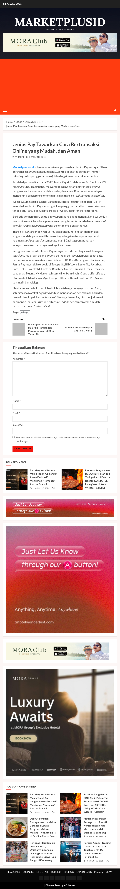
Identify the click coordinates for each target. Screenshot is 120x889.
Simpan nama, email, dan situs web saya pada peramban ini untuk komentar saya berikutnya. (58, 439)
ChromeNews (52, 885)
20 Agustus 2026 (94, 837)
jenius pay (25, 312)
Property (98, 872)
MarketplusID (60, 22)
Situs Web (17, 425)
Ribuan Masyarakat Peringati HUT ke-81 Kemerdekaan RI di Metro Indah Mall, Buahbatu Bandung (95, 825)
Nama (16, 400)
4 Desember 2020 (37, 157)
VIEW (108, 872)
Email (16, 413)
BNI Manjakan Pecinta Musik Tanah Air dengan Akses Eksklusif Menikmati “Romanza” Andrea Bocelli (43, 477)
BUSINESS (28, 872)
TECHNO (69, 872)
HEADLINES (13, 872)
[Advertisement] (60, 82)
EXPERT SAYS (84, 872)
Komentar (18, 358)
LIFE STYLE (42, 872)
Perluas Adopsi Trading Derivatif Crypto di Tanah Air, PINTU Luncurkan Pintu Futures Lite (97, 849)
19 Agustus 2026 (94, 861)
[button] (5, 110)
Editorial (19, 157)
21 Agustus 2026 (40, 488)
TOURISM (56, 872)
